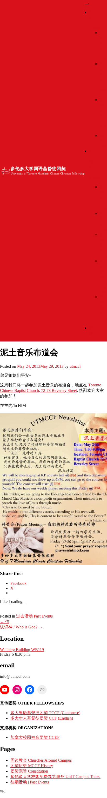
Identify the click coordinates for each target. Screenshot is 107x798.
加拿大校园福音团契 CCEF (34, 737)
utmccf (75, 366)
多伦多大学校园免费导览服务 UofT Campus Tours (55, 776)
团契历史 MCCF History (31, 765)
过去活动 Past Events (34, 616)
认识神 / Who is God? (21, 627)
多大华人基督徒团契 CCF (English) (41, 718)
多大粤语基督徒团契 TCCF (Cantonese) (45, 712)
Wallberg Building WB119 (22, 649)
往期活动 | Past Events (29, 782)
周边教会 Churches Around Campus (41, 760)
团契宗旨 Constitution (29, 771)
